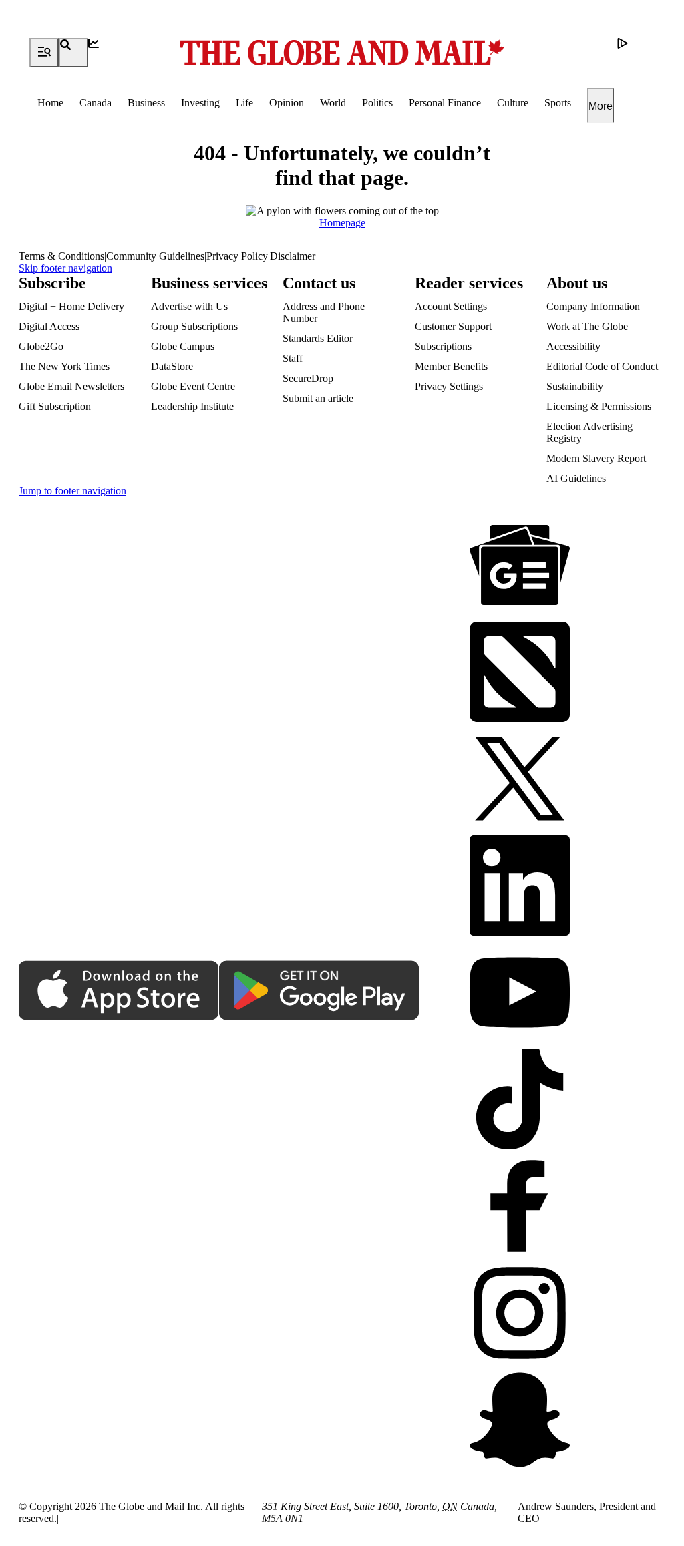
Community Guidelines (155, 256)
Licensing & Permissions (598, 406)
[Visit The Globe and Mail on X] (519, 780)
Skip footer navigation (65, 268)
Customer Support (453, 326)
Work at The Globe (587, 326)
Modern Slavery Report (596, 458)
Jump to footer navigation (72, 490)
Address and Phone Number (324, 312)
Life (244, 102)
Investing (200, 102)
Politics (377, 102)
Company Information (593, 306)
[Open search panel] (73, 52)
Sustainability (574, 386)
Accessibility (573, 346)
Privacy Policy (237, 256)
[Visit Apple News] (519, 673)
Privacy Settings (449, 386)
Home (50, 102)
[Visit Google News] (519, 566)
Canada (95, 102)
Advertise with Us (189, 306)
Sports (557, 102)
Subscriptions (443, 346)
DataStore (172, 366)
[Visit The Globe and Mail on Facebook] (519, 1207)
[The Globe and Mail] (342, 53)
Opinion (286, 102)
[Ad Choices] (632, 52)
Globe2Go (41, 346)
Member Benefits (451, 366)
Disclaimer (292, 256)
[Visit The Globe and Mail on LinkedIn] (519, 886)
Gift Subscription (55, 406)
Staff (293, 358)
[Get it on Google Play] (319, 991)
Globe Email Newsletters (71, 386)
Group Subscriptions (194, 326)
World (333, 102)
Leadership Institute (192, 406)
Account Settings (451, 306)
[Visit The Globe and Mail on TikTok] (519, 1100)
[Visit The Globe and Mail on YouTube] (519, 993)
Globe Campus (182, 346)
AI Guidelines (576, 478)
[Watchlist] (103, 52)
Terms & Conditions (61, 256)
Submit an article (318, 398)
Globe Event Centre (193, 386)
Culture (512, 102)
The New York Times (64, 366)
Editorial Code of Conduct (602, 366)
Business (146, 102)
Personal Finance (445, 102)
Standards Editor (318, 338)
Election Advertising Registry (589, 432)
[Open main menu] (44, 52)
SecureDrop (308, 378)
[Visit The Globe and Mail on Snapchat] (519, 1421)
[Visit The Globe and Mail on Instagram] (519, 1314)
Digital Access (49, 326)
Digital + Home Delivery (71, 306)
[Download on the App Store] (119, 991)
